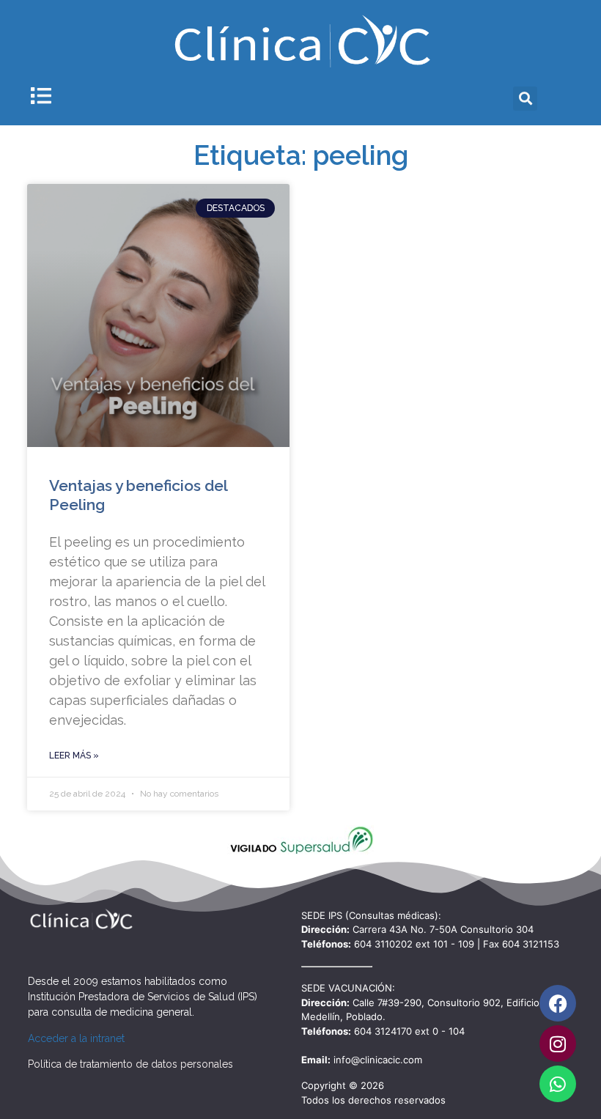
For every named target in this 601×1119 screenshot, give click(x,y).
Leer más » (74, 755)
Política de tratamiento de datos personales (130, 1064)
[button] (525, 98)
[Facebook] (557, 1003)
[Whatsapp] (557, 1084)
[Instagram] (557, 1043)
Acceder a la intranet (76, 1038)
